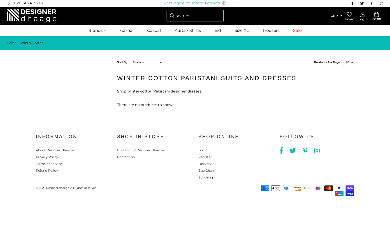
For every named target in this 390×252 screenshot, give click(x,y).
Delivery (204, 164)
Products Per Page (327, 62)
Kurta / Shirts (187, 30)
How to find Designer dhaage (140, 150)
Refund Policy (47, 171)
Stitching (205, 177)
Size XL (241, 30)
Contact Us (126, 157)
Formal (126, 30)
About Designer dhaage (55, 150)
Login (202, 150)
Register (205, 157)
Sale (297, 30)
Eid (217, 30)
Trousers (271, 30)
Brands (95, 30)
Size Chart (206, 171)
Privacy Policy (47, 157)
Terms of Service (49, 164)
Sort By (122, 62)
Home (11, 43)
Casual (154, 30)
